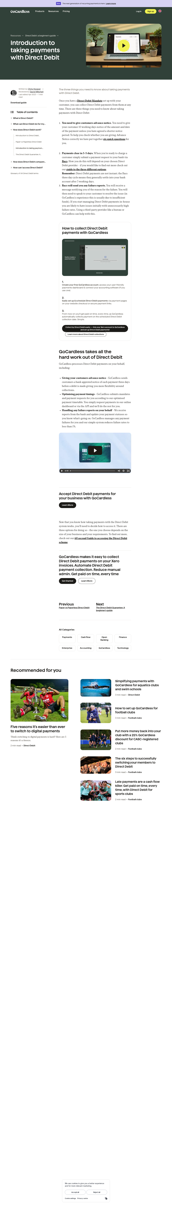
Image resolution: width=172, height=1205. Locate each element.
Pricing (66, 11)
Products (39, 11)
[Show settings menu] (120, 273)
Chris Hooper (34, 89)
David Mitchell (36, 92)
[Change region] (159, 10)
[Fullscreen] (125, 273)
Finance (123, 637)
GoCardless (104, 648)
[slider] (92, 273)
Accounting (85, 648)
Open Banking (104, 638)
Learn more (111, 4)
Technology (123, 648)
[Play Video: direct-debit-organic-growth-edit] (95, 450)
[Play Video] (61, 471)
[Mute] (115, 273)
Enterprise (67, 648)
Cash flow (85, 637)
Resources (53, 11)
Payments (67, 637)
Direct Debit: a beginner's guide (40, 36)
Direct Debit (29, 746)
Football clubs (135, 718)
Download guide (19, 103)
